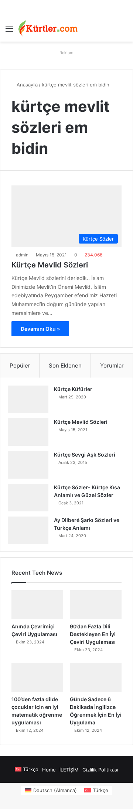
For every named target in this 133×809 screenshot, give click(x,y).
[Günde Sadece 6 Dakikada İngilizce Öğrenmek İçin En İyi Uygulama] (96, 677)
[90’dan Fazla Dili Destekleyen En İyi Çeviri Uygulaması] (96, 604)
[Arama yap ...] (123, 31)
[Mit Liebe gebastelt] (48, 28)
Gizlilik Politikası (100, 770)
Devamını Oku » (40, 329)
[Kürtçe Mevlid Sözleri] (28, 432)
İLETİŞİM (69, 770)
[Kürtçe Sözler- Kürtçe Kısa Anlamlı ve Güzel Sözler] (28, 497)
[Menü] (9, 31)
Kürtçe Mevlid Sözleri (49, 264)
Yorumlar (112, 365)
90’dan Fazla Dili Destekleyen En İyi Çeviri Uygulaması (93, 634)
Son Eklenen (65, 365)
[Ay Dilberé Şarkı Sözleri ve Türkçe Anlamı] (28, 530)
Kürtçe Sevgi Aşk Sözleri (84, 454)
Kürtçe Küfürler (73, 389)
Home (49, 770)
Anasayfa (26, 85)
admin (22, 255)
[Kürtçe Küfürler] (28, 399)
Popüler (20, 365)
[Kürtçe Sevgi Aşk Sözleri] (28, 465)
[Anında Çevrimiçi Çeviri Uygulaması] (37, 604)
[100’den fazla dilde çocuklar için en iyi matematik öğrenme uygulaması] (37, 677)
